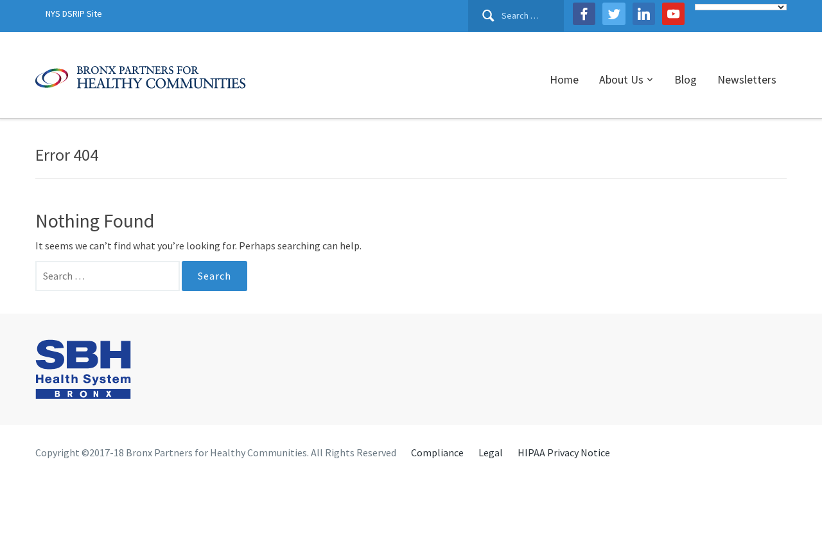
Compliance (437, 452)
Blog (685, 80)
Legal (490, 452)
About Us (621, 80)
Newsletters (746, 80)
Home (564, 80)
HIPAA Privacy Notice (564, 452)
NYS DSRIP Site (74, 13)
